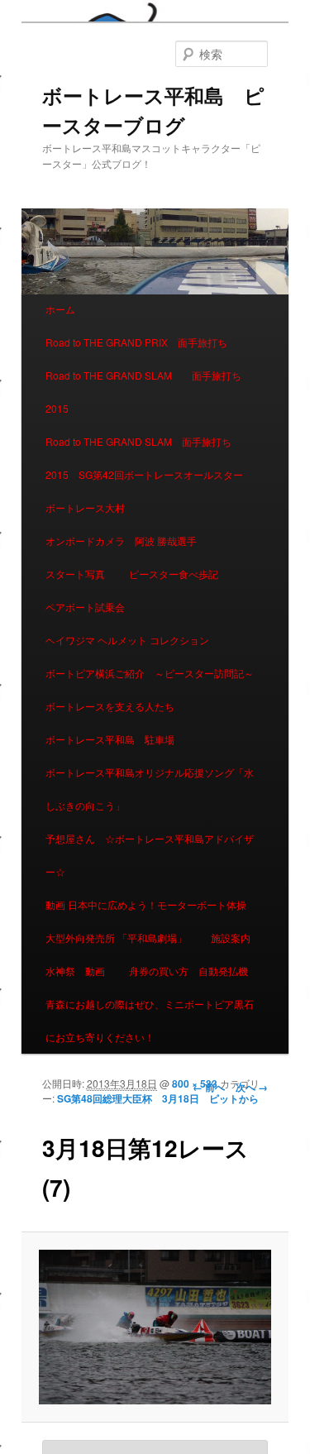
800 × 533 (194, 1083)
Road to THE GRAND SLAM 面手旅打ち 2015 (148, 391)
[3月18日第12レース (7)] (154, 1327)
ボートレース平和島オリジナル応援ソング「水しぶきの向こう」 (149, 788)
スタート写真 (75, 574)
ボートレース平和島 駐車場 (109, 739)
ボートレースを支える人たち (109, 706)
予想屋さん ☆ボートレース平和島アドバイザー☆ (149, 854)
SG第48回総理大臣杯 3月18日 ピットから (158, 1098)
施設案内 (230, 937)
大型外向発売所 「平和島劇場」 (116, 937)
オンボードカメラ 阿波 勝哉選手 (126, 540)
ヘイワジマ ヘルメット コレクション (127, 640)
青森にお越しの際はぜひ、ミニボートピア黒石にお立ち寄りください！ (149, 1020)
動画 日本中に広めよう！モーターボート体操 (145, 904)
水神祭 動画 (75, 971)
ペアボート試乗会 (85, 607)
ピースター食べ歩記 (173, 574)
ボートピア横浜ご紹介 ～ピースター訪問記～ (149, 673)
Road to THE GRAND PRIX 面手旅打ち (136, 342)
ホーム (60, 309)
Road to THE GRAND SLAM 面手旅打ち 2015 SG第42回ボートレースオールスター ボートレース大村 (149, 474)
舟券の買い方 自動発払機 (188, 971)
